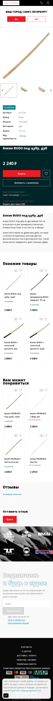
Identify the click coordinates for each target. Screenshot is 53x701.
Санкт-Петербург (11, 3)
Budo (21, 117)
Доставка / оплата (26, 655)
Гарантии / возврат (26, 660)
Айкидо (22, 136)
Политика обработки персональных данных (26, 668)
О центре (26, 651)
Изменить (25, 195)
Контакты (26, 647)
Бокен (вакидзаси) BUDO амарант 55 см (39, 296)
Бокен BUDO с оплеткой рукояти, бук (11, 345)
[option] (26, 56)
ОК (6, 695)
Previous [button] (2, 90)
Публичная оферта (26, 664)
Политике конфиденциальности (25, 690)
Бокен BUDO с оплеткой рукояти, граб (37, 345)
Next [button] (50, 90)
